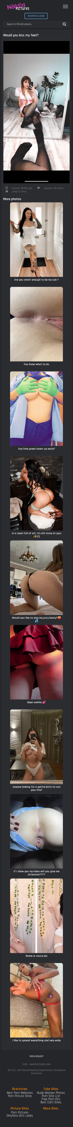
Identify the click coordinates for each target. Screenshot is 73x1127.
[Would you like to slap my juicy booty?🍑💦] (36, 577)
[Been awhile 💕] (36, 662)
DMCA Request (36, 1056)
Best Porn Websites (20, 1093)
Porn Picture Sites (20, 1096)
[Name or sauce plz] (36, 916)
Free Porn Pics (50, 1099)
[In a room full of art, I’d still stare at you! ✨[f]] (36, 493)
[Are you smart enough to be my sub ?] (36, 239)
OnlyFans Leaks (36, 16)
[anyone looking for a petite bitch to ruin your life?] (36, 746)
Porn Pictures (20, 1112)
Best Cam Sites (50, 1102)
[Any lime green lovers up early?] (36, 408)
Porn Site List (51, 1096)
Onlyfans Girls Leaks (20, 1115)
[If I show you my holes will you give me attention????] (36, 831)
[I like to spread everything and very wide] (36, 1000)
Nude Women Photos (51, 1093)
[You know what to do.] (36, 324)
